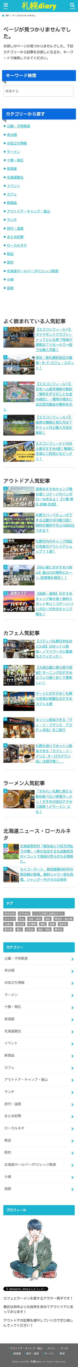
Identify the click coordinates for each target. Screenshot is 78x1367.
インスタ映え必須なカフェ (48, 913)
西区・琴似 (44, 929)
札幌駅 (32, 924)
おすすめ (10, 913)
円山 (21, 919)
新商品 (12, 203)
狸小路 (8, 929)
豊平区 (58, 929)
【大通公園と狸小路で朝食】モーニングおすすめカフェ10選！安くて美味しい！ (54, 675)
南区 (47, 919)
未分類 (12, 134)
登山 (19, 929)
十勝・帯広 (15, 160)
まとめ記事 (15, 237)
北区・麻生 (34, 919)
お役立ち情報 (17, 143)
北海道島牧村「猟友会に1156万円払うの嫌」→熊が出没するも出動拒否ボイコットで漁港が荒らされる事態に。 (46, 853)
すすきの (24, 913)
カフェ (12, 194)
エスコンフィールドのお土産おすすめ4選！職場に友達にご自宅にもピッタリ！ (55, 451)
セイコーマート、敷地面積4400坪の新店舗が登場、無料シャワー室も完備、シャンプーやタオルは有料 (46, 874)
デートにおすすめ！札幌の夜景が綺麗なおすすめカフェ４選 (54, 698)
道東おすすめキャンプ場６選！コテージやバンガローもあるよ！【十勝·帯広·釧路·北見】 (54, 496)
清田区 (63, 924)
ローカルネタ (17, 245)
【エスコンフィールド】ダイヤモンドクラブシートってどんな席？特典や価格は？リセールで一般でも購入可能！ (54, 340)
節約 (10, 262)
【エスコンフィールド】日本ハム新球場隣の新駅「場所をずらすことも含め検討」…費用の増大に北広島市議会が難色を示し (37, 396)
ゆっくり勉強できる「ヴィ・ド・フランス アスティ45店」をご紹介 (54, 725)
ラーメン (13, 151)
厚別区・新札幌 (63, 919)
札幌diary (39, 5)
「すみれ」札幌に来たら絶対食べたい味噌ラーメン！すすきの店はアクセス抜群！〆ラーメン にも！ (54, 801)
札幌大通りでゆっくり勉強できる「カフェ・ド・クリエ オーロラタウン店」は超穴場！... (54, 753)
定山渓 (20, 924)
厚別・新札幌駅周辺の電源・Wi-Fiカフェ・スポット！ (55, 363)
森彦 (52, 924)
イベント (13, 186)
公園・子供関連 (18, 126)
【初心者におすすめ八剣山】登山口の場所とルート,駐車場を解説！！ (54, 572)
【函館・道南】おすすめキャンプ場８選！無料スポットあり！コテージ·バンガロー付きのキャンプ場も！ (54, 604)
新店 (10, 254)
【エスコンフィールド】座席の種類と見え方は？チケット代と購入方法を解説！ (54, 424)
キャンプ (10, 919)
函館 (10, 288)
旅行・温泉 (15, 228)
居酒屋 (12, 168)
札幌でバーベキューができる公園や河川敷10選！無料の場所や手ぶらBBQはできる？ (55, 522)
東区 (42, 924)
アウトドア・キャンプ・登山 (28, 211)
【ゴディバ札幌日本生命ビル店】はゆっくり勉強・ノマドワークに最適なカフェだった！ (54, 648)
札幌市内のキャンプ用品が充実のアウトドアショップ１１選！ (54, 546)
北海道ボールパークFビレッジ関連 (32, 271)
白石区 (29, 929)
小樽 (10, 279)
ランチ (12, 219)
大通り (8, 924)
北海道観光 (15, 177)
